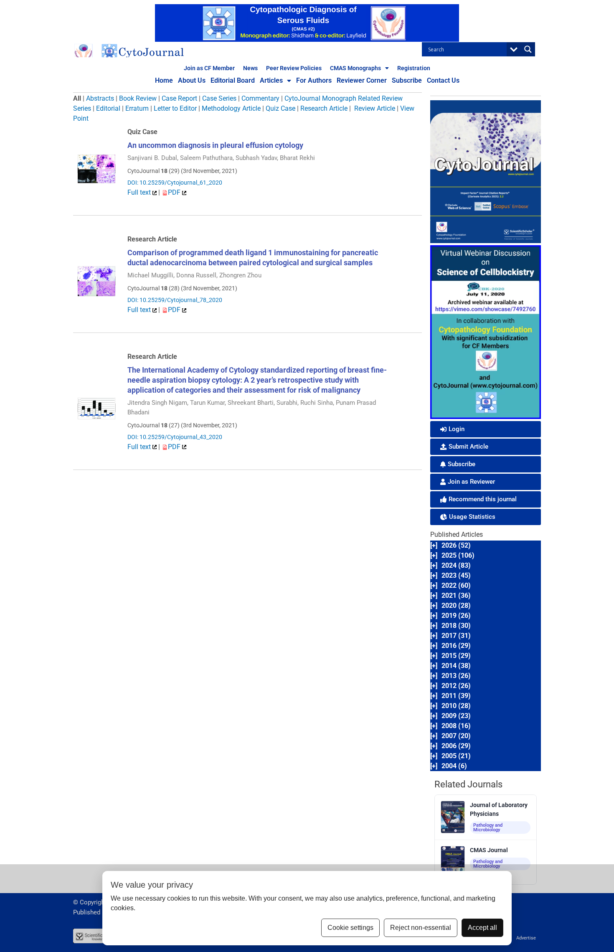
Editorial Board (233, 80)
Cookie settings (350, 927)
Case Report (179, 98)
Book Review (138, 98)
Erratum (137, 108)
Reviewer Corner (362, 80)
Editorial (108, 108)
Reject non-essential (420, 927)
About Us (192, 80)
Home (164, 80)
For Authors (314, 80)
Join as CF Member (209, 68)
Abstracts (100, 98)
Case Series (219, 98)
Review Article (374, 108)
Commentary (260, 98)
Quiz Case (280, 108)
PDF (175, 192)
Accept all (482, 927)
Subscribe (407, 80)
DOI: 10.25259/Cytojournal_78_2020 (174, 300)
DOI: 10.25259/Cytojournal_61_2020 (174, 182)
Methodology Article (231, 108)
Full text (139, 192)
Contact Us (443, 80)
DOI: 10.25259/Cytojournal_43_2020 (174, 437)
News (250, 68)
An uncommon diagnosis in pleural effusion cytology (215, 145)
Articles (271, 80)
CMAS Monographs (355, 68)
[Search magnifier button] (528, 49)
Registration (413, 68)
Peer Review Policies (294, 68)
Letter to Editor (175, 108)
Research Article (324, 108)
